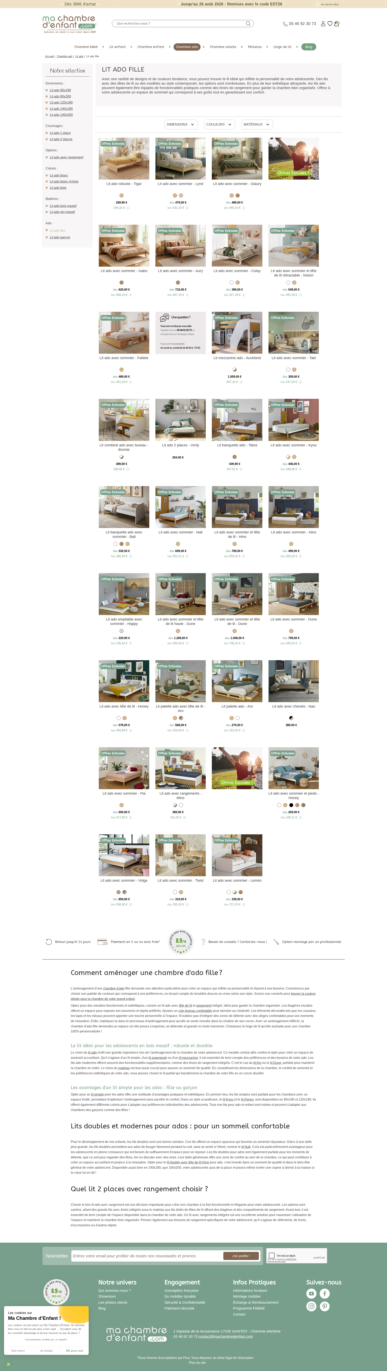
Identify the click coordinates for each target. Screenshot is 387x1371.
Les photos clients (112, 1302)
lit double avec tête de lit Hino (188, 1162)
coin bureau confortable (195, 1010)
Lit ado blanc (59, 175)
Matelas (255, 47)
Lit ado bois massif (63, 206)
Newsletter (57, 1256)
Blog (308, 47)
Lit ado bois (58, 187)
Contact (239, 1314)
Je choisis (46, 1350)
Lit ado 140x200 (61, 114)
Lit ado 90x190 (60, 90)
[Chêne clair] (181, 196)
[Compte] (323, 23)
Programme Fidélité (249, 1308)
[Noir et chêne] (291, 718)
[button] (8, 1364)
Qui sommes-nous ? (114, 1291)
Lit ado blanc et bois (64, 181)
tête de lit (185, 1005)
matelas (124, 1068)
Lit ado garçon (60, 237)
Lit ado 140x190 (61, 108)
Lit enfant (117, 47)
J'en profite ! (241, 1256)
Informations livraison (250, 1291)
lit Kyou (228, 1099)
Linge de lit (282, 47)
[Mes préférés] (330, 23)
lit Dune (275, 1062)
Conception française (181, 1291)
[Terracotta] (297, 806)
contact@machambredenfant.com (226, 1337)
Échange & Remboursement (256, 1302)
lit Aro (257, 1062)
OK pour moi (74, 1350)
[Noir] (291, 806)
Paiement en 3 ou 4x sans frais (135, 942)
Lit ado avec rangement (66, 157)
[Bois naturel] (122, 196)
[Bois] (119, 893)
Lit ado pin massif (62, 212)
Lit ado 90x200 (60, 96)
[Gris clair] (122, 631)
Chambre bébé (86, 47)
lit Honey (247, 1099)
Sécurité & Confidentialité (184, 1302)
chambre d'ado (113, 988)
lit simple (97, 1094)
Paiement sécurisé (179, 1308)
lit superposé (158, 1057)
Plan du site (197, 1362)
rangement (203, 1005)
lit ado (92, 1052)
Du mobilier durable (180, 1296)
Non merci (18, 1350)
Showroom (107, 1296)
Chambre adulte (223, 47)
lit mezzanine (188, 1057)
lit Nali (246, 1147)
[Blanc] (232, 283)
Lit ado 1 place (60, 133)
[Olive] (303, 806)
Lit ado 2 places (61, 139)
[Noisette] (238, 196)
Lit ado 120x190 (61, 102)
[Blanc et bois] (288, 457)
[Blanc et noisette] (235, 370)
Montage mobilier (247, 1296)
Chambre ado (187, 47)
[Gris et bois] (181, 718)
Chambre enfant (150, 47)
